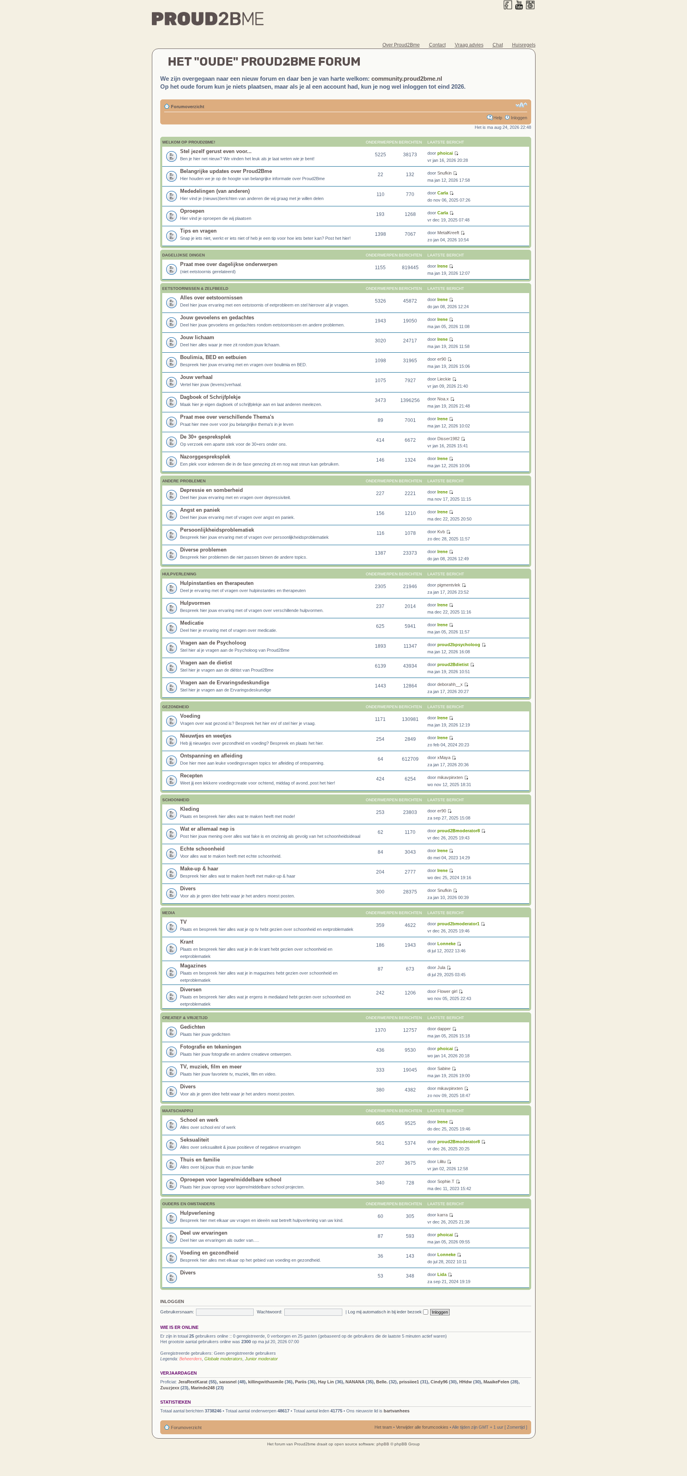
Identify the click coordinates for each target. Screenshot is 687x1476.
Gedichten (192, 1027)
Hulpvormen (195, 603)
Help (497, 117)
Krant (186, 942)
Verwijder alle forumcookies (422, 1427)
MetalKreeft (448, 232)
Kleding (189, 809)
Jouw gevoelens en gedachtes (217, 317)
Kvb (441, 531)
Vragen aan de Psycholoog (213, 643)
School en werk (199, 1120)
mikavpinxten (450, 777)
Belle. (382, 1381)
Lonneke (446, 943)
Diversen (191, 989)
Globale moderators (223, 1358)
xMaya (443, 757)
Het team (383, 1427)
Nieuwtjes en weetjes (205, 736)
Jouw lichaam (197, 337)
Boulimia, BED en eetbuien (213, 357)
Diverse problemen (203, 550)
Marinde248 (203, 1387)
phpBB (382, 1444)
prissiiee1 (409, 1381)
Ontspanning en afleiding (211, 756)
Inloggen (519, 117)
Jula (441, 967)
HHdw (465, 1381)
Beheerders (190, 1358)
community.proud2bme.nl (406, 78)
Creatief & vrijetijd (185, 1018)
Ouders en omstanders (188, 1204)
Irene (442, 266)
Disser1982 (448, 438)
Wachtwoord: (269, 1311)
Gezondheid (175, 707)
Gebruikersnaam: (177, 1311)
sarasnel (228, 1381)
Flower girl (447, 991)
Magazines (193, 966)
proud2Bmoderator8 (458, 830)
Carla (442, 192)
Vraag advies (469, 45)
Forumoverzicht (187, 106)
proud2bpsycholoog (458, 644)
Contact (437, 45)
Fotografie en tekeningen (210, 1047)
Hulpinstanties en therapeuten (217, 583)
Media (168, 913)
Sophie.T (445, 1181)
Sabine (443, 1068)
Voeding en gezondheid (209, 1253)
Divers (188, 888)
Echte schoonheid (202, 849)
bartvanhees (396, 1410)
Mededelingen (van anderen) (215, 191)
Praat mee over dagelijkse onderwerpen (229, 264)
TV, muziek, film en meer (211, 1067)
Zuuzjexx (169, 1387)
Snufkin (444, 173)
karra (442, 1214)
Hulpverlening (179, 574)
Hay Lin (326, 1381)
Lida (441, 1274)
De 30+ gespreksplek (205, 437)
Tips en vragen (198, 231)
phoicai (445, 153)
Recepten (191, 776)
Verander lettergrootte (521, 105)
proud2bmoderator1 (458, 923)
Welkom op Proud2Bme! (188, 142)
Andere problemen (184, 481)
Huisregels (524, 45)
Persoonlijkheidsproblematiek (217, 530)
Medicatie (192, 623)
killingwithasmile (265, 1381)
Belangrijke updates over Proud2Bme (226, 171)
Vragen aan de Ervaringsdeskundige (224, 683)
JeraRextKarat (193, 1381)
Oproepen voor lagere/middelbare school (230, 1180)
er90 (441, 359)
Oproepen (192, 211)
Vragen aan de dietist (206, 663)
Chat (498, 45)
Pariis (301, 1381)
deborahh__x (450, 684)
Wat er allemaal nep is (207, 829)
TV (183, 922)
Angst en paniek (200, 510)
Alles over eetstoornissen (211, 298)
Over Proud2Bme (401, 45)
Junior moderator (261, 1358)
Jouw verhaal (196, 377)
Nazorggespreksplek (205, 457)
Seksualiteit (194, 1140)
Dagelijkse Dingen (183, 255)
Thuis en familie (200, 1160)
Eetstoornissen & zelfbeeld (195, 288)
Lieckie (444, 379)
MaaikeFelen (496, 1381)
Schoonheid (175, 800)
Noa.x (443, 398)
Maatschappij (177, 1111)
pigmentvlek (448, 585)
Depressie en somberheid (211, 490)
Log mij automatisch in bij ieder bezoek (385, 1311)
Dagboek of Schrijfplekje (210, 397)
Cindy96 (439, 1381)
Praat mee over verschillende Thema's (227, 417)
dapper (444, 1028)
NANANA (355, 1381)
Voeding (190, 716)
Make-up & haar (199, 869)
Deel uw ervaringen (203, 1233)
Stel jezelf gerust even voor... (216, 151)
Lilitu (441, 1161)
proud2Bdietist (453, 664)
